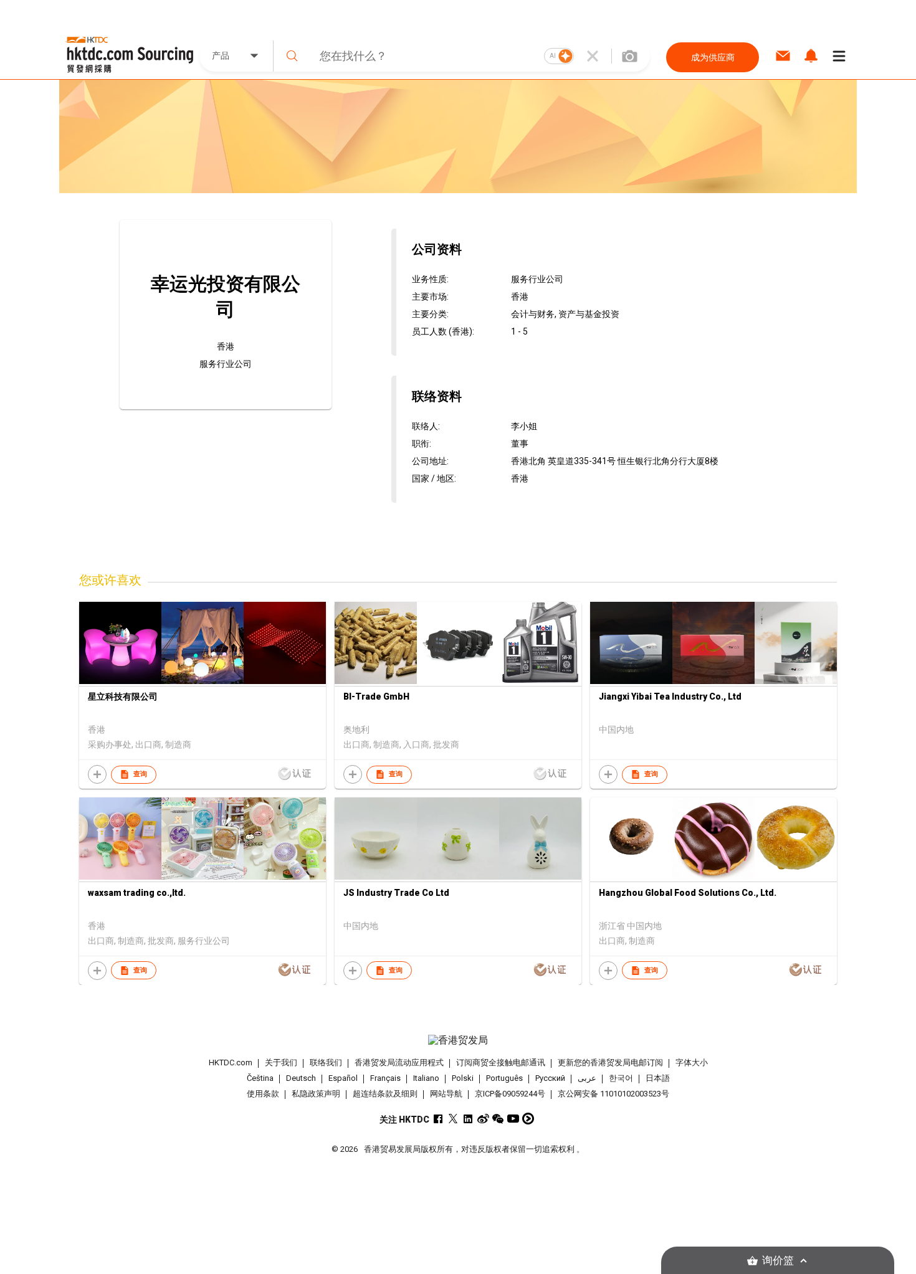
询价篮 (778, 1261)
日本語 (658, 1078)
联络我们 (326, 1062)
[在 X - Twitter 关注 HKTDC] (453, 1118)
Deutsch (301, 1078)
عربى (587, 1078)
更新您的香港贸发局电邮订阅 (610, 1062)
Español (343, 1078)
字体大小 (691, 1062)
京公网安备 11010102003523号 (613, 1093)
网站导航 (446, 1093)
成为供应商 (713, 57)
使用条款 (263, 1093)
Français (385, 1078)
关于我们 (281, 1062)
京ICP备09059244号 (510, 1093)
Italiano (426, 1078)
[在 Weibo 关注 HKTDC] (483, 1118)
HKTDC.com (230, 1062)
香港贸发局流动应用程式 (399, 1062)
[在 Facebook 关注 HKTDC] (438, 1118)
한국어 (621, 1078)
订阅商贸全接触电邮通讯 (500, 1062)
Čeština (260, 1078)
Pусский (550, 1078)
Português (504, 1078)
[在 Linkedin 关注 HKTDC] (468, 1118)
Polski (463, 1078)
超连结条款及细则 (385, 1093)
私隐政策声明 (316, 1093)
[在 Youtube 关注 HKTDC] (513, 1118)
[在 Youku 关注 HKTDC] (528, 1118)
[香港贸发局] (458, 1040)
